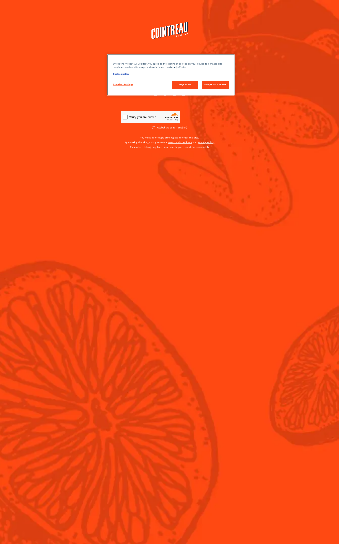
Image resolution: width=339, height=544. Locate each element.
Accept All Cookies (215, 84)
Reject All (185, 84)
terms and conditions (180, 142)
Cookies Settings (123, 84)
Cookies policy (121, 74)
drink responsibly (199, 147)
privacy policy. (206, 142)
